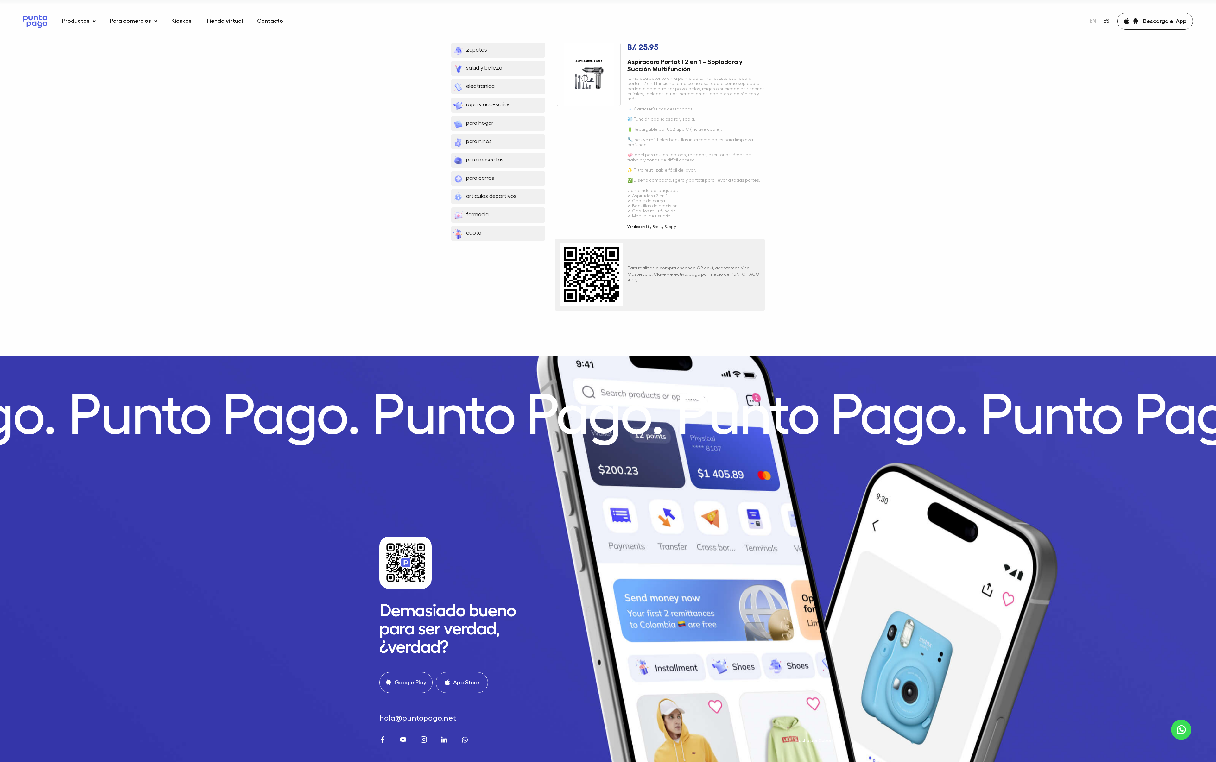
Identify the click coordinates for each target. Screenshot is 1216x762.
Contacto (270, 21)
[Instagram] (424, 739)
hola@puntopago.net (417, 718)
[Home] (35, 21)
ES (1106, 21)
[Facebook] (383, 739)
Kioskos (181, 21)
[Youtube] (404, 739)
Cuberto (828, 740)
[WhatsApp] (466, 739)
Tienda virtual (224, 21)
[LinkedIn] (445, 739)
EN (1093, 21)
